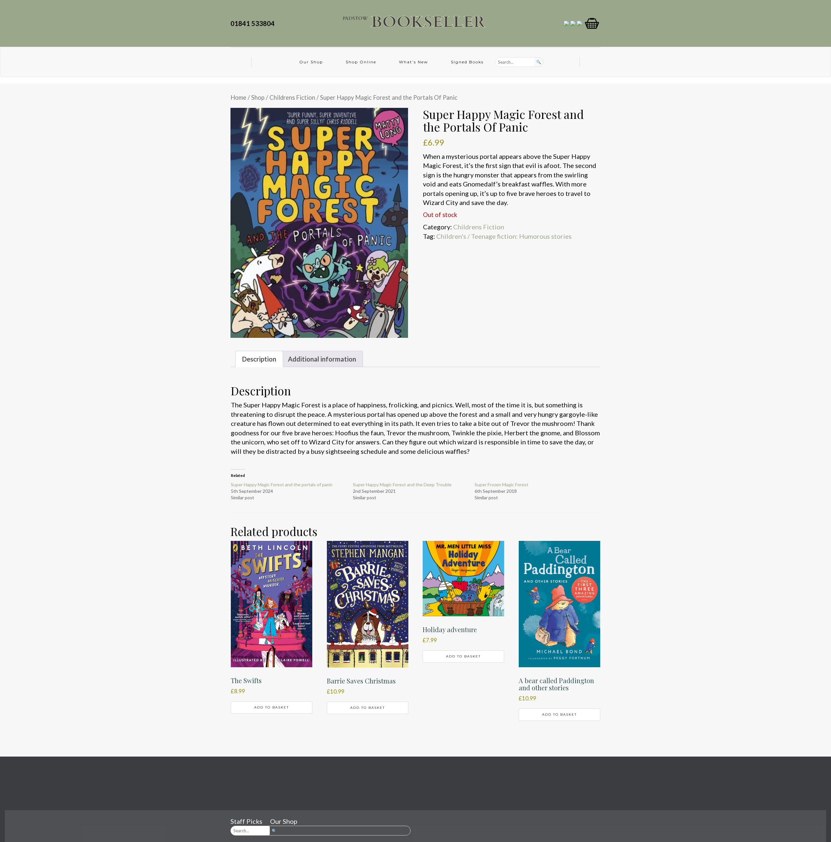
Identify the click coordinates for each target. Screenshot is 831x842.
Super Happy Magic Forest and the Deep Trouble (402, 484)
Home (238, 97)
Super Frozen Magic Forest (501, 484)
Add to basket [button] (271, 707)
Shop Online (361, 61)
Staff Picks (246, 821)
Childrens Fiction (292, 97)
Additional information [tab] (322, 359)
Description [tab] (259, 359)
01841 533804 (253, 23)
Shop (258, 97)
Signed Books (467, 61)
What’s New (413, 61)
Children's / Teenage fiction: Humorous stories (504, 236)
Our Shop (311, 61)
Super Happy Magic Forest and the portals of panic (282, 484)
